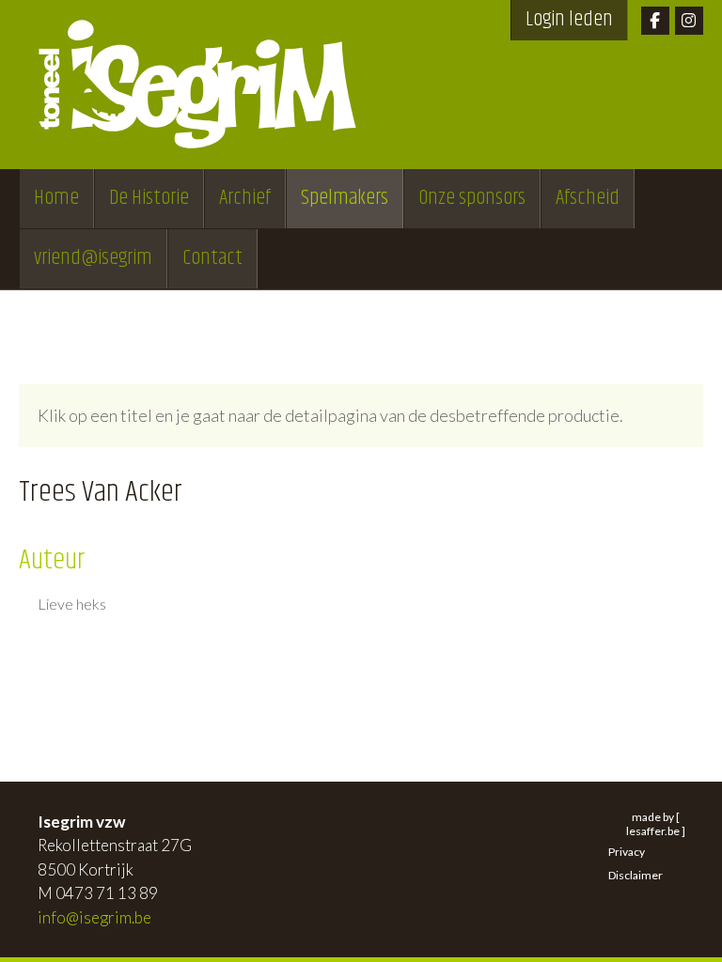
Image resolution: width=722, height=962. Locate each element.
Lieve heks (72, 604)
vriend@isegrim (93, 258)
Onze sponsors (472, 198)
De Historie (149, 198)
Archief (245, 198)
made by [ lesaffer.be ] (655, 824)
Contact (212, 258)
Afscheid (588, 198)
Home (56, 198)
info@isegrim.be (94, 917)
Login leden (569, 20)
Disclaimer (635, 875)
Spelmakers (344, 198)
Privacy (626, 852)
